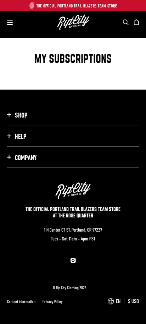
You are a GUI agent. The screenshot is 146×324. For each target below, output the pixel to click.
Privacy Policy (53, 301)
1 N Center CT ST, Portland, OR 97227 (73, 229)
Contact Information (21, 301)
